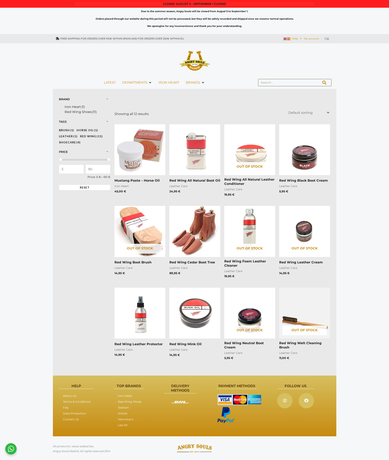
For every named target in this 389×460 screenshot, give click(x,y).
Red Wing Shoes (129, 402)
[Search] (324, 82)
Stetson (123, 407)
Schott (122, 413)
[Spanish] (289, 38)
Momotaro (125, 419)
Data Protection (74, 413)
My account (311, 38)
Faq (65, 407)
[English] (285, 38)
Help (295, 38)
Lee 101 (122, 425)
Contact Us (71, 419)
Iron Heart (125, 396)
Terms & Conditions (77, 402)
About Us (69, 396)
